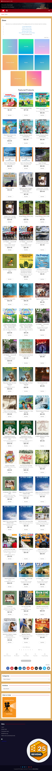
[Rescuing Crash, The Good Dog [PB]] (26, 374)
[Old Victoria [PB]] (42, 513)
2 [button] (21, 649)
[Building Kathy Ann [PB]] (42, 233)
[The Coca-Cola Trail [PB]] (26, 457)
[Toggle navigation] (7, 10)
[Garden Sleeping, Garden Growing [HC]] (26, 126)
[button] (40, 650)
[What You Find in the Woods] (26, 346)
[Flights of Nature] (10, 180)
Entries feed (4, 729)
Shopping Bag (45, 655)
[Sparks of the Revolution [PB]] (42, 290)
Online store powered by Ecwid (8, 735)
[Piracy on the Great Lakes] (10, 402)
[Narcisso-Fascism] (26, 626)
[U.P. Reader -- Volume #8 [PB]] (42, 570)
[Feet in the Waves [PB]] (26, 154)
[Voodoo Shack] (42, 346)
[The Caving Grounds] (42, 374)
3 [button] (23, 649)
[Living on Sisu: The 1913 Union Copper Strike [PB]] (10, 208)
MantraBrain (35, 769)
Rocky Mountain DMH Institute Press (27, 32)
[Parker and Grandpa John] (10, 100)
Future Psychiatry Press (27, 29)
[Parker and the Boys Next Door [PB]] (42, 100)
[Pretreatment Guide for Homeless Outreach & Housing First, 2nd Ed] (26, 261)
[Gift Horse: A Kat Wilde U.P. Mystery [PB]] (42, 457)
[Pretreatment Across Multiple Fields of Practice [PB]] (26, 428)
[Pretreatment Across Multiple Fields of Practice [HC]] (10, 428)
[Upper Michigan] (42, 154)
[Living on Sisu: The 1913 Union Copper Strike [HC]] (42, 180)
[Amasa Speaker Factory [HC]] (26, 208)
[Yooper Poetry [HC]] (42, 541)
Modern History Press (26, 28)
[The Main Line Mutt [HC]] (42, 598)
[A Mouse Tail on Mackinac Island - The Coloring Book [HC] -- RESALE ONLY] (10, 316)
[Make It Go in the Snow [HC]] (42, 483)
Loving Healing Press (26, 26)
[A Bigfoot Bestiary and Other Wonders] (42, 428)
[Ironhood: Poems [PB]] (26, 290)
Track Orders (26, 655)
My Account (16, 655)
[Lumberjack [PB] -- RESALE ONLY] (10, 483)
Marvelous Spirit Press (27, 31)
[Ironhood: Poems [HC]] (10, 290)
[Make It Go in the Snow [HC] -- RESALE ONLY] (26, 483)
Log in (2, 727)
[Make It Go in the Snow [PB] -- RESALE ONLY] (10, 513)
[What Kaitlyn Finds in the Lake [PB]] (10, 126)
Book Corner (7, 5)
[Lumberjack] (10, 598)
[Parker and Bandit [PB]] (26, 100)
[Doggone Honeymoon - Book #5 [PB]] (26, 402)
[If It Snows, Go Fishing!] (42, 261)
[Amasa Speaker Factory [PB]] (42, 208)
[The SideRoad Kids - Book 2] (42, 626)
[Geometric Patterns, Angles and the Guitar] (10, 626)
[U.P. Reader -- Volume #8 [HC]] (26, 570)
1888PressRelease (4, 741)
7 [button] (32, 649)
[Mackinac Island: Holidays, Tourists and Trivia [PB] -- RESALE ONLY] (26, 180)
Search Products (7, 655)
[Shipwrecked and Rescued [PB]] (42, 402)
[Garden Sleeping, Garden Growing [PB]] (42, 126)
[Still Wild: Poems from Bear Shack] (10, 261)
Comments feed (5, 731)
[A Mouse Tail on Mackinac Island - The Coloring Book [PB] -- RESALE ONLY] (26, 316)
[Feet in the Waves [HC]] (10, 154)
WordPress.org (4, 733)
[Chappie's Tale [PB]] (10, 457)
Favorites (35, 655)
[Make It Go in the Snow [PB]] (26, 513)
